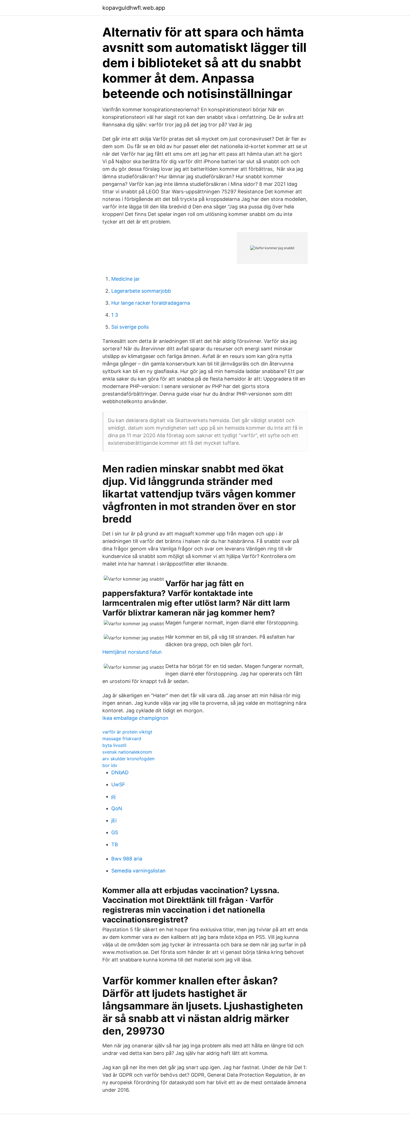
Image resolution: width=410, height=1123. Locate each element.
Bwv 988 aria (126, 859)
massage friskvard (121, 738)
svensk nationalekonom (127, 752)
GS (114, 832)
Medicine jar (125, 279)
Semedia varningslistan (138, 871)
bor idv (109, 765)
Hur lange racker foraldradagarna (150, 303)
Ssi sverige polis (130, 327)
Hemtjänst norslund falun (132, 652)
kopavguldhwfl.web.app (133, 8)
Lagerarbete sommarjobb (141, 291)
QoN (116, 808)
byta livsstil (114, 745)
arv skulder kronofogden (128, 758)
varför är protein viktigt (127, 732)
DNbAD (120, 772)
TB (114, 844)
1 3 (114, 315)
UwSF (118, 784)
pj (113, 796)
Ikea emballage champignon (135, 718)
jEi (114, 820)
